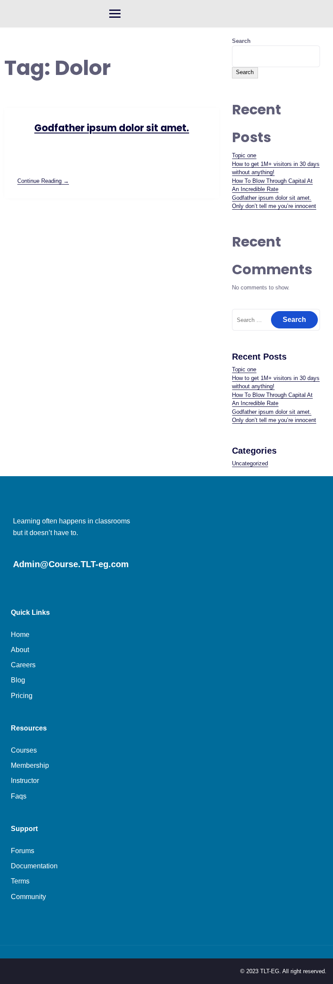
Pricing (22, 695)
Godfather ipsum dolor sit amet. (111, 128)
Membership (30, 765)
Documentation (34, 866)
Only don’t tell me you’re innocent (274, 206)
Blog (18, 680)
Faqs (18, 796)
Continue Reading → (43, 181)
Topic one (244, 155)
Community (28, 896)
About (20, 649)
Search (241, 41)
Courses (24, 750)
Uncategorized (250, 463)
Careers (23, 665)
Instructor (25, 780)
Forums (22, 850)
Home (20, 634)
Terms (20, 881)
